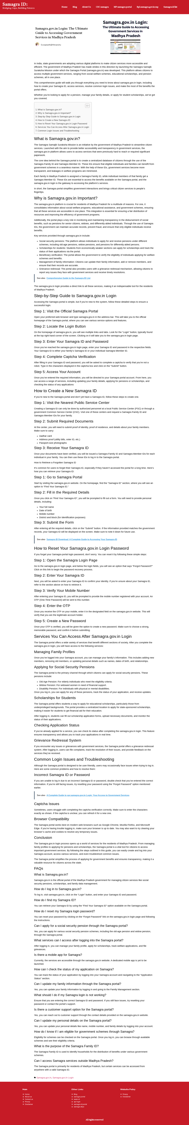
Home (65, 7)
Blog (75, 7)
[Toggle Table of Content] (86, 106)
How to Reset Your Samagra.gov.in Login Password (62, 123)
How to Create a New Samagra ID (54, 120)
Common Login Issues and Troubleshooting (58, 130)
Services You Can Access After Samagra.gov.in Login (63, 127)
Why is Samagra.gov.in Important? (54, 113)
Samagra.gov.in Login (63, 1077)
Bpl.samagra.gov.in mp (147, 7)
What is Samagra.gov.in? (50, 109)
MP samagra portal (123, 7)
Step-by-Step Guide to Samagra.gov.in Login (59, 116)
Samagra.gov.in (44, 1077)
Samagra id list (170, 7)
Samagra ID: (15, 5)
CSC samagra (102, 7)
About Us (86, 7)
